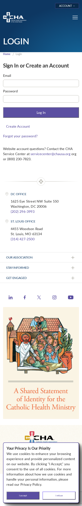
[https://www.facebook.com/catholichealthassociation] (25, 298)
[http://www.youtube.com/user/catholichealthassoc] (70, 298)
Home (6, 54)
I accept (23, 495)
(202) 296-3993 (23, 211)
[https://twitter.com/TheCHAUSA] (39, 298)
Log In (41, 112)
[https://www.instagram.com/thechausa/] (54, 298)
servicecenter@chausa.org (50, 154)
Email (7, 75)
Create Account (18, 126)
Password (10, 91)
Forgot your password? (20, 136)
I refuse (59, 495)
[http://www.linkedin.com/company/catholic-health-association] (11, 298)
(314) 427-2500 (23, 239)
